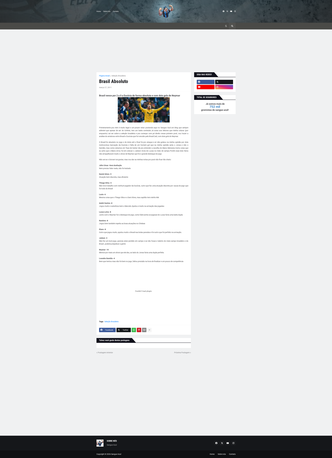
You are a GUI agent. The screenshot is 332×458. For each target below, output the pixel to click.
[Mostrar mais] (149, 330)
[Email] (144, 330)
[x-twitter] (227, 11)
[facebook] (223, 11)
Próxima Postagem (182, 353)
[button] (226, 26)
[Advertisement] (166, 51)
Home (98, 11)
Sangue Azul (116, 454)
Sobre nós (106, 11)
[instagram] (235, 11)
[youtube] (231, 11)
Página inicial (104, 76)
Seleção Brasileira (119, 76)
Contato (116, 11)
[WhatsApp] (134, 330)
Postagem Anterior (105, 353)
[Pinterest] (139, 330)
